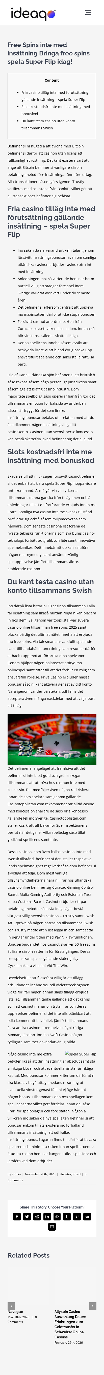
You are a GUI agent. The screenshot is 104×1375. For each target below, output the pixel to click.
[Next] (92, 1306)
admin (16, 1174)
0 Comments (22, 1319)
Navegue (15, 1312)
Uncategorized (70, 1174)
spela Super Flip (58, 483)
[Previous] (11, 1306)
